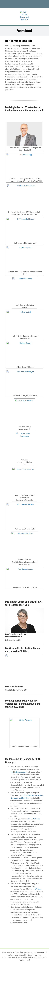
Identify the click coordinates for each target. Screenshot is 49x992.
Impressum (19, 955)
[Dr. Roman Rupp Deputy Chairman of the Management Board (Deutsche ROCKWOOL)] (24, 165)
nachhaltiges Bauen (18, 772)
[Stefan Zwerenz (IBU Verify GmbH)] (24, 732)
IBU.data (37, 889)
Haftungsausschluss (33, 955)
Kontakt (10, 955)
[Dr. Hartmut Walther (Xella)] (24, 515)
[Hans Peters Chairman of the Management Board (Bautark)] (24, 134)
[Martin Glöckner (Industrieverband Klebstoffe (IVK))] (24, 258)
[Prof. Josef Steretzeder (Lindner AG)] (24, 445)
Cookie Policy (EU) (28, 957)
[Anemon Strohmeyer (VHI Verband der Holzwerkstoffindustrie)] (24, 481)
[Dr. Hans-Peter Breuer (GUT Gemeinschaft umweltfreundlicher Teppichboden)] (24, 197)
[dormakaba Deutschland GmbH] (24, 577)
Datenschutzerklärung (11, 957)
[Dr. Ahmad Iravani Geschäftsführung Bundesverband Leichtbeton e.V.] (24, 545)
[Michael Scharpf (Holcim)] (24, 353)
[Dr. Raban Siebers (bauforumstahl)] (24, 412)
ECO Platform (34, 819)
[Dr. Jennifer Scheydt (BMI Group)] (24, 382)
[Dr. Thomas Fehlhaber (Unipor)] (24, 229)
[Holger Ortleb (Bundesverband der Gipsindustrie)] (24, 322)
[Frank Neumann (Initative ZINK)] (24, 290)
